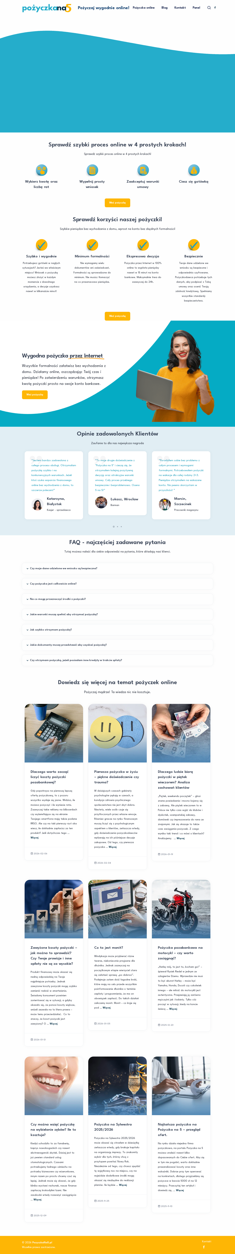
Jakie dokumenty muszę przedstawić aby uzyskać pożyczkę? (68, 645)
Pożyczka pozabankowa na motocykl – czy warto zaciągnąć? (180, 953)
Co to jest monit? (108, 948)
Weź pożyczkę (34, 394)
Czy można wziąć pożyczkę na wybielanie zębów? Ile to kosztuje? (53, 1130)
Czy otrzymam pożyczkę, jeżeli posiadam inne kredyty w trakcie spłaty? (76, 660)
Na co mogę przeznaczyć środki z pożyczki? (58, 599)
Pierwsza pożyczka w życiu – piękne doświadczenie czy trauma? (116, 777)
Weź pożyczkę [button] (117, 203)
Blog (165, 7)
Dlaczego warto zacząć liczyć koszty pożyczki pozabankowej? (49, 777)
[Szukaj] (209, 8)
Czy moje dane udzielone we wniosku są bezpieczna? (63, 568)
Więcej (35, 838)
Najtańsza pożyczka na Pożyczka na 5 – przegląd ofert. (179, 1130)
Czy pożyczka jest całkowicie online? (53, 583)
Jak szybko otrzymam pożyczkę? (51, 629)
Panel (196, 7)
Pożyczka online (144, 7)
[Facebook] (215, 8)
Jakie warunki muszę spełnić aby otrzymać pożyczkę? (64, 614)
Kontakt (180, 7)
